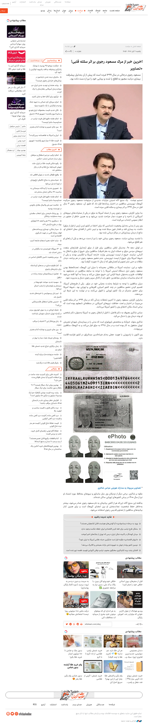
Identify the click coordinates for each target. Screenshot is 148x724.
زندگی (49, 10)
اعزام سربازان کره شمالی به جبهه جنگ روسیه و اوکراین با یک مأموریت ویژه (45, 103)
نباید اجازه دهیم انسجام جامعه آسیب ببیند (46, 242)
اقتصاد (90, 10)
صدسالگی (57, 1)
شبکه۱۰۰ (68, 1)
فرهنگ (97, 10)
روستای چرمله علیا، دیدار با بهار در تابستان (47, 339)
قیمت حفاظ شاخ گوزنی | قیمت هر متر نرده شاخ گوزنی (46, 425)
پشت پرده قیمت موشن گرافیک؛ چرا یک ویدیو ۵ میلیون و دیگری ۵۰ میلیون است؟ (45, 394)
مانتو (24, 126)
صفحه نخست (115, 10)
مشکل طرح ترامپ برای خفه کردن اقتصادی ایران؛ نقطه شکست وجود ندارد (109, 529)
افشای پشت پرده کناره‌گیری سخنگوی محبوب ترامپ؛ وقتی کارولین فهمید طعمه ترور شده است (102, 550)
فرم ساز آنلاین (21, 131)
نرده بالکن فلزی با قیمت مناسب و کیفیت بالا (47, 409)
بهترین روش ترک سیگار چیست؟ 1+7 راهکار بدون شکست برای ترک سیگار (46, 386)
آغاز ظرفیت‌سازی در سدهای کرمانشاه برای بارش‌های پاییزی (46, 267)
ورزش (71, 10)
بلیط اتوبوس (21, 155)
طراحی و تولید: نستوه (128, 721)
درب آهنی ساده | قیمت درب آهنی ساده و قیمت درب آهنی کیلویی (45, 417)
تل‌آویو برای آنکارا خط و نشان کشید (45, 96)
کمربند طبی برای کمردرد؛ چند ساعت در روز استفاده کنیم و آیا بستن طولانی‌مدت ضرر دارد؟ (45, 377)
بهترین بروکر (21, 150)
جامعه (105, 10)
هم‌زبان (48, 1)
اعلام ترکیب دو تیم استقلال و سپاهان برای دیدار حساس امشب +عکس (46, 157)
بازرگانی (54, 368)
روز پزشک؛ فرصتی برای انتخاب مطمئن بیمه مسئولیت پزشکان (45, 215)
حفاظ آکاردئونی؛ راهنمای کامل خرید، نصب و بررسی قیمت (46, 432)
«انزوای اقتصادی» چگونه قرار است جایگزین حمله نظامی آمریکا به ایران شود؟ (108, 539)
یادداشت (32, 1)
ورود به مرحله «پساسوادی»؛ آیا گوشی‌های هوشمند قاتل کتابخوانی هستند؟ (109, 523)
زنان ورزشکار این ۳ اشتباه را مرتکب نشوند (47, 323)
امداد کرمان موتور (19, 136)
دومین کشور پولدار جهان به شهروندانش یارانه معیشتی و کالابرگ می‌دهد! (110, 545)
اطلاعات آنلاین (135, 7)
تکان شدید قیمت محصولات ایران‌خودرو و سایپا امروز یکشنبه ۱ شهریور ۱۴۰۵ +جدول (45, 112)
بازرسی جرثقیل (15, 126)
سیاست (80, 10)
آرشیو (14, 1)
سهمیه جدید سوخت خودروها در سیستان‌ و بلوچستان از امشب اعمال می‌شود (48, 285)
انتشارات (23, 1)
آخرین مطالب (51, 149)
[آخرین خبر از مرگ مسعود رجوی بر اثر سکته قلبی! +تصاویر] (103, 112)
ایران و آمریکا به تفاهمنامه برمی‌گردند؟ (44, 135)
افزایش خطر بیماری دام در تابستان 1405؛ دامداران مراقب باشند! (47, 402)
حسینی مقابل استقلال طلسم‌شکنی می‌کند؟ (47, 303)
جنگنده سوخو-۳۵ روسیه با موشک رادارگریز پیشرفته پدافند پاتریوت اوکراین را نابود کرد (45, 69)
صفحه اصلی (137, 46)
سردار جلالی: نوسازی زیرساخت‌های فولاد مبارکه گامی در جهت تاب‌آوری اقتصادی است (47, 232)
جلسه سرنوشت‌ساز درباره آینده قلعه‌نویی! (48, 356)
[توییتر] (12, 714)
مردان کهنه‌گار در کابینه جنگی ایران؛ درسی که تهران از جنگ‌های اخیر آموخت (109, 534)
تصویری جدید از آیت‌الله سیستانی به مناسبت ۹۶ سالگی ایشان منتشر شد (46, 190)
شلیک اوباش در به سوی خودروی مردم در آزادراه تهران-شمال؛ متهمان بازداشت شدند (46, 313)
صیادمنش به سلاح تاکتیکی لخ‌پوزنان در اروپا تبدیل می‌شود (46, 181)
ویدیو (43, 10)
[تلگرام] (8, 714)
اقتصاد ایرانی (21, 145)
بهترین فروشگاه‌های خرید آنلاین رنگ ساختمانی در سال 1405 (46, 447)
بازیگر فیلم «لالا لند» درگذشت (47, 362)
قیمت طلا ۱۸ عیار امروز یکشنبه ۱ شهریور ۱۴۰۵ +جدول (45, 142)
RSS (35, 704)
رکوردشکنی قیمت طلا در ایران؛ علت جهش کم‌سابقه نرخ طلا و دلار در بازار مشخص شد (47, 166)
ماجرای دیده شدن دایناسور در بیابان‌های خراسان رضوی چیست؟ (49, 78)
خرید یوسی (22, 140)
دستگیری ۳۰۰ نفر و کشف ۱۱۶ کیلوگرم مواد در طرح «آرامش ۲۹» (46, 222)
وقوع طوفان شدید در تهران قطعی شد (44, 174)
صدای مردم (40, 3)
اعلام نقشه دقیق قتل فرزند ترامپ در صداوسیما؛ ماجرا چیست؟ (46, 120)
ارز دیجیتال (10, 150)
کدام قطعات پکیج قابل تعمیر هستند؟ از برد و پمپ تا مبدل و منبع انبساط (45, 440)
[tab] (53, 61)
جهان (64, 10)
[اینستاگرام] (16, 714)
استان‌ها (57, 10)
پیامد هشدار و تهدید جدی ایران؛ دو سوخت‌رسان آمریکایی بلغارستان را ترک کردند (47, 88)
